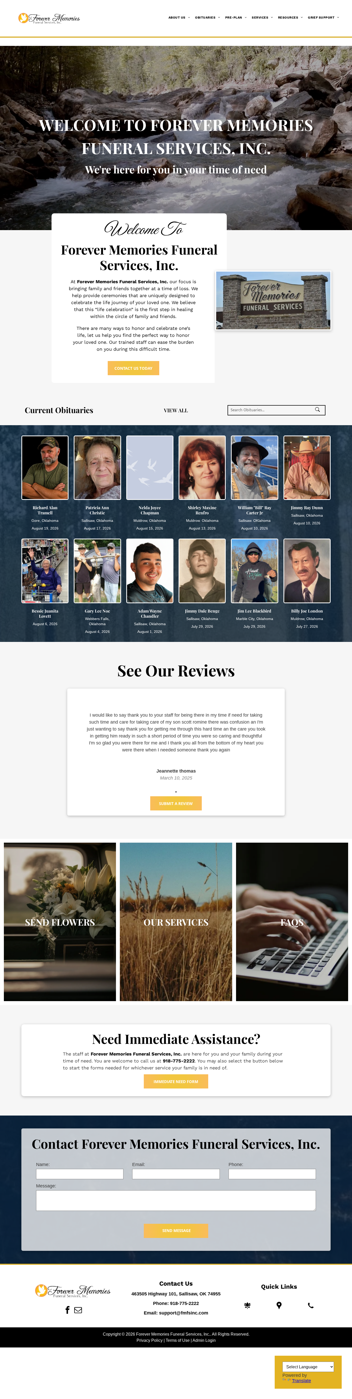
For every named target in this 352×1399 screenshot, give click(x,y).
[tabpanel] (176, 740)
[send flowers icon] (247, 1309)
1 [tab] (176, 791)
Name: (43, 1164)
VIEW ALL (176, 410)
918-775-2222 (184, 1303)
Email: (138, 1164)
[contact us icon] (311, 1308)
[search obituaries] (319, 410)
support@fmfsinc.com (183, 1313)
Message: (46, 1185)
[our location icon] (279, 1309)
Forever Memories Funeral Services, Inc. (139, 257)
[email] (78, 1310)
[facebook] (67, 1310)
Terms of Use (178, 1340)
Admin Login (204, 1340)
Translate (301, 1380)
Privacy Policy (150, 1340)
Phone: (236, 1164)
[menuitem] (179, 17)
